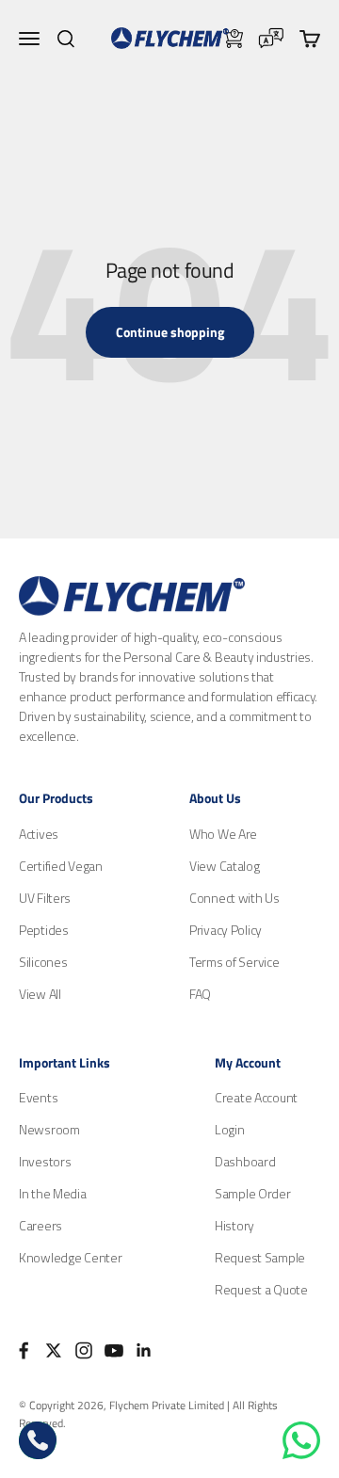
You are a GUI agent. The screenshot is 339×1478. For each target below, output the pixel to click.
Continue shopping (170, 332)
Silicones (43, 962)
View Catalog (224, 866)
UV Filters (45, 898)
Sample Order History (253, 1209)
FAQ (200, 994)
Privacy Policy (225, 930)
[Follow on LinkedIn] (144, 1350)
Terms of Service (234, 962)
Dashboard (245, 1161)
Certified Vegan (61, 866)
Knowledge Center (70, 1257)
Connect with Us (234, 898)
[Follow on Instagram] (83, 1350)
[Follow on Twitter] (53, 1350)
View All (40, 994)
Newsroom (49, 1129)
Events (38, 1097)
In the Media (53, 1193)
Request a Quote (261, 1289)
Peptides (44, 930)
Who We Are (223, 833)
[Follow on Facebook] (23, 1350)
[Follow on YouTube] (114, 1350)
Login (230, 1129)
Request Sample (260, 1257)
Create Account (256, 1097)
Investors (45, 1161)
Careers (40, 1225)
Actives (38, 833)
